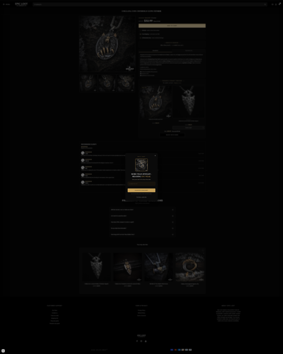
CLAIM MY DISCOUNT (141, 190)
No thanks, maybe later (142, 197)
